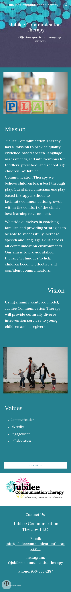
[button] (4, 5)
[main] (35, 34)
